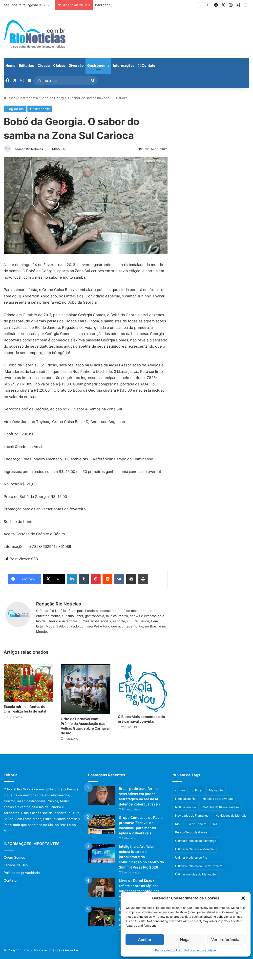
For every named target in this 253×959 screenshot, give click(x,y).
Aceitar (144, 939)
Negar (185, 939)
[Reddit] (107, 579)
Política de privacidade (200, 950)
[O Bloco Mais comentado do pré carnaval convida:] (143, 688)
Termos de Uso (16, 865)
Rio (177, 824)
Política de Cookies (168, 950)
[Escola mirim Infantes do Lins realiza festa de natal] (28, 683)
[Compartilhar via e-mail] (131, 579)
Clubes (59, 65)
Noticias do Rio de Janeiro (221, 807)
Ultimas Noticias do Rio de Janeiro (198, 866)
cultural (197, 790)
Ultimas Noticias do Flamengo (195, 841)
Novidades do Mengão (231, 815)
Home (10, 65)
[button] (243, 898)
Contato (148, 65)
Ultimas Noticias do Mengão (194, 849)
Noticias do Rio (185, 807)
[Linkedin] (72, 579)
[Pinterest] (96, 579)
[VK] (119, 579)
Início (11, 98)
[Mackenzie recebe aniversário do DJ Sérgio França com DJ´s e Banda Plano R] (101, 916)
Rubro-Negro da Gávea (191, 832)
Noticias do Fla (185, 799)
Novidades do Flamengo (192, 815)
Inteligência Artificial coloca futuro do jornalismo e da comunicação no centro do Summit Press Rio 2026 (141, 856)
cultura (180, 790)
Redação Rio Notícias (28, 149)
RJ (215, 824)
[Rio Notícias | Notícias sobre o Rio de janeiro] (34, 34)
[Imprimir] (143, 579)
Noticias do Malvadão (218, 799)
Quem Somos (14, 857)
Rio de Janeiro (196, 824)
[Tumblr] (84, 579)
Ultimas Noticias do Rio (191, 857)
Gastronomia (98, 65)
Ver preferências (226, 939)
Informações (123, 65)
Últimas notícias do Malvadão (195, 874)
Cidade (44, 65)
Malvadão (216, 790)
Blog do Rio (15, 109)
